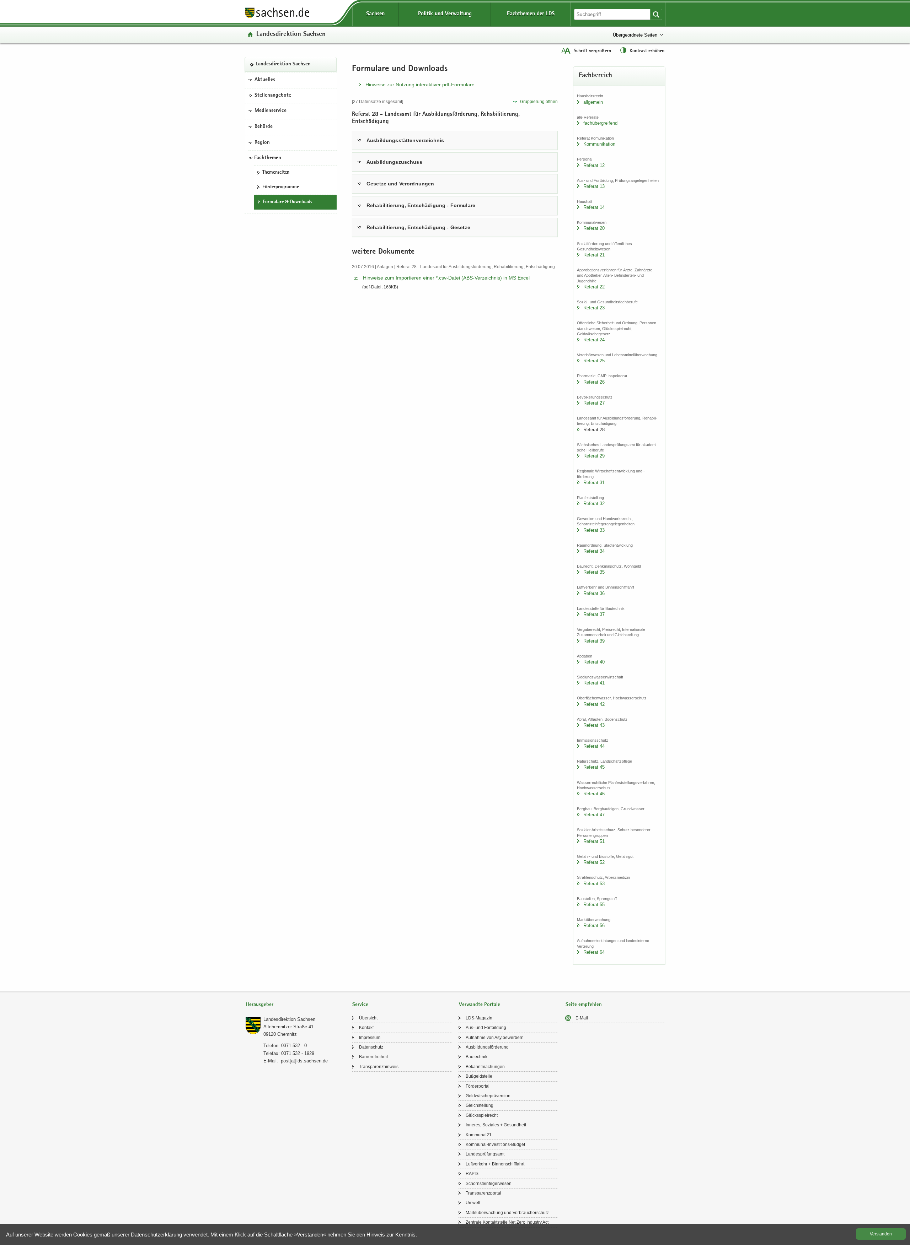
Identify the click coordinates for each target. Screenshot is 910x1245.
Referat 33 (594, 530)
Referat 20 (594, 228)
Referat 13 (594, 186)
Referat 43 (594, 725)
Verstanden (881, 1234)
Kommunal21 (479, 1134)
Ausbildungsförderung (487, 1047)
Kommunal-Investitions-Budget (495, 1144)
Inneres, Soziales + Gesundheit (496, 1124)
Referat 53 (594, 883)
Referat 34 (594, 551)
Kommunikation (599, 144)
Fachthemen (267, 158)
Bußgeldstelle (479, 1076)
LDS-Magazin (479, 1018)
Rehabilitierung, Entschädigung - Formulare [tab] (420, 205)
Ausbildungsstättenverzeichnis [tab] (405, 140)
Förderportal (477, 1086)
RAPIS (472, 1173)
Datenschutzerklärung (156, 1235)
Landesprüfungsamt (485, 1154)
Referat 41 (594, 683)
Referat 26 (594, 382)
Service (360, 1004)
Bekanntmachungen (485, 1066)
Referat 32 (594, 503)
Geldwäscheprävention (488, 1095)
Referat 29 (594, 456)
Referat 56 (594, 925)
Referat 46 (594, 793)
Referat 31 (594, 482)
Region (262, 143)
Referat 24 (594, 339)
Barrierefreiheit (373, 1056)
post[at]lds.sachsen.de (304, 1060)
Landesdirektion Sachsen (291, 34)
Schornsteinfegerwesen (489, 1183)
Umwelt (473, 1202)
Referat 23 (594, 307)
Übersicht (368, 1018)
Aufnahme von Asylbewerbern (495, 1037)
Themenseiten (275, 172)
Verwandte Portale (479, 1004)
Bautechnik (476, 1056)
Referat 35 (594, 572)
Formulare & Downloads (287, 202)
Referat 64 (594, 952)
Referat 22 (594, 286)
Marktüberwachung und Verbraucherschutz (507, 1212)
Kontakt (366, 1027)
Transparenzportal (483, 1193)
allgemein (593, 102)
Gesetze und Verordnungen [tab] (400, 183)
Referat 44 (594, 746)
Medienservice (271, 111)
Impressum (369, 1037)
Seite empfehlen (584, 1004)
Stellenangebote (273, 95)
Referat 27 (594, 403)
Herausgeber (259, 1004)
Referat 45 (594, 767)
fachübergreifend (600, 123)
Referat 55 (594, 904)
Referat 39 (594, 641)
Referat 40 (594, 662)
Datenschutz (371, 1047)
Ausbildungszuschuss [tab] (394, 162)
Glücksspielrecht (482, 1115)
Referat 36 (594, 593)
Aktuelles (265, 80)
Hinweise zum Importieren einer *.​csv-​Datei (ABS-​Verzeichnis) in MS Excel (446, 278)
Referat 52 (594, 862)
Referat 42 (594, 704)
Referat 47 (594, 814)
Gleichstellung (479, 1105)
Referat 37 (594, 614)
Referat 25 (594, 360)
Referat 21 (594, 255)
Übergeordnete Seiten (635, 35)
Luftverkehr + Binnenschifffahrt (495, 1164)
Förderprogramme (280, 187)
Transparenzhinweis (378, 1066)
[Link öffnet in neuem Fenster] (277, 17)
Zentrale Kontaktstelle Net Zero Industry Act (507, 1222)
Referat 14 (594, 207)
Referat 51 (594, 841)
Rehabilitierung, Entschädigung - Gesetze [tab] (418, 227)
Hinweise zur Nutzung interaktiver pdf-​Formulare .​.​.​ (422, 84)
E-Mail (582, 1018)
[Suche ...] (656, 14)
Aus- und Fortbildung (486, 1027)
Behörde (264, 127)
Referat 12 (594, 165)
